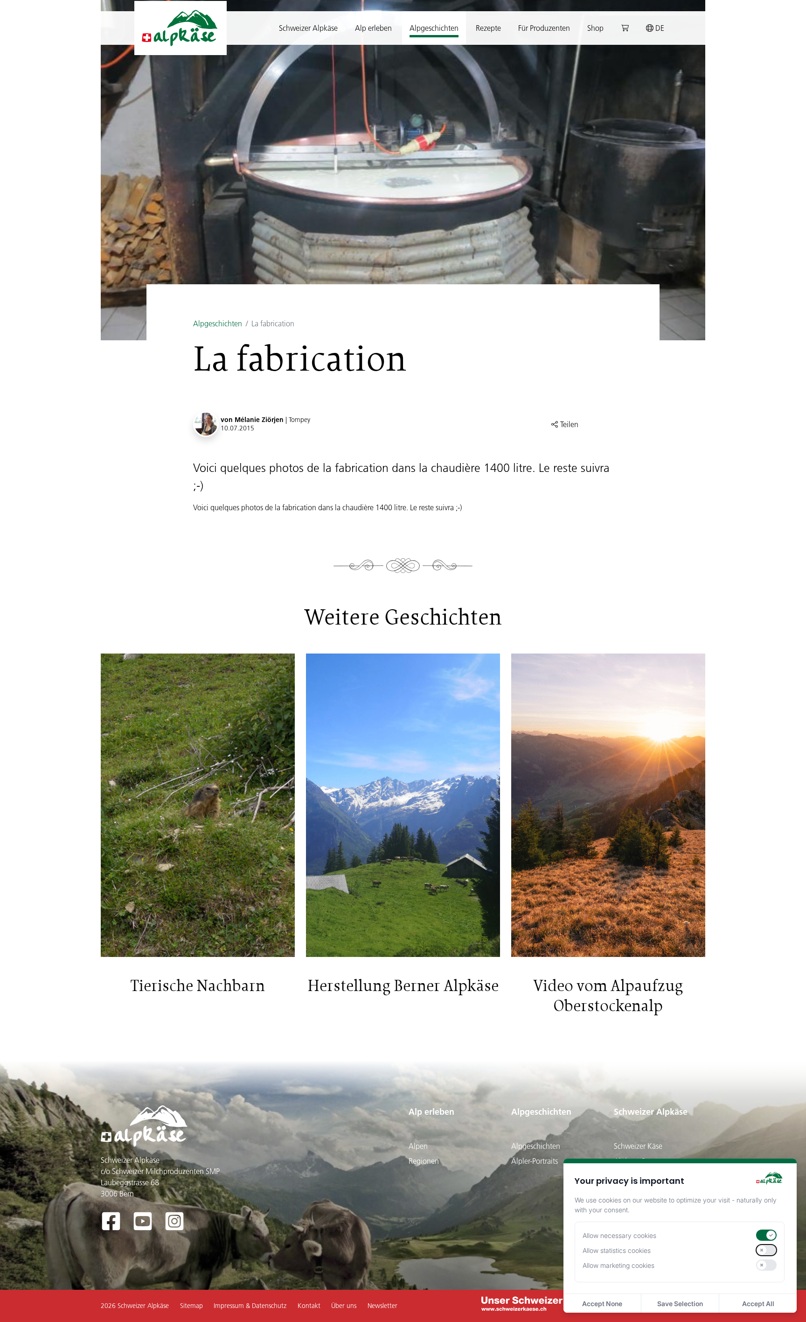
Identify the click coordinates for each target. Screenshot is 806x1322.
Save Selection (680, 1304)
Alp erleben (431, 1111)
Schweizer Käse (638, 1146)
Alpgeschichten (217, 323)
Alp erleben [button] (373, 28)
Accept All (758, 1304)
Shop (595, 28)
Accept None (602, 1304)
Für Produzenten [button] (544, 28)
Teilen (568, 424)
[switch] (766, 1235)
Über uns (343, 1305)
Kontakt (309, 1305)
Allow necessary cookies (619, 1235)
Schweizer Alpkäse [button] (308, 28)
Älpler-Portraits (534, 1161)
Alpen (418, 1146)
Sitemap (191, 1305)
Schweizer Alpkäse (651, 1111)
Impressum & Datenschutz (250, 1305)
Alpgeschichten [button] (434, 28)
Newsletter (382, 1305)
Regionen (424, 1161)
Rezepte (488, 28)
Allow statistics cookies (617, 1250)
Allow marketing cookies (618, 1265)
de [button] (658, 28)
